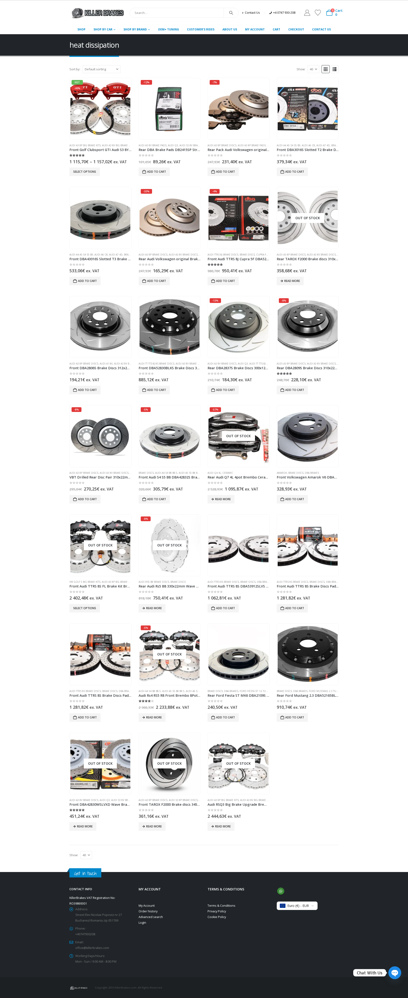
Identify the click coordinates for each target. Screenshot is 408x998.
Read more (292, 281)
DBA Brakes (312, 472)
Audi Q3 (173, 145)
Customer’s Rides (200, 29)
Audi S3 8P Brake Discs (183, 800)
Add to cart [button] (156, 172)
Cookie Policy (217, 917)
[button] (326, 69)
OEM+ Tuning (168, 29)
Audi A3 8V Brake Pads (152, 145)
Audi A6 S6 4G (194, 691)
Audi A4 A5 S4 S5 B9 (288, 145)
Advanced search (151, 917)
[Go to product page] (308, 109)
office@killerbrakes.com (92, 948)
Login (142, 923)
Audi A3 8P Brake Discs (222, 145)
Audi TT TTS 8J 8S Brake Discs (156, 363)
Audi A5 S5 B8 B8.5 (190, 472)
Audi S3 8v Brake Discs (125, 800)
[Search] (231, 12)
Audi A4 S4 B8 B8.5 (166, 472)
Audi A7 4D (323, 145)
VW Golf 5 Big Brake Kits (84, 581)
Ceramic (227, 472)
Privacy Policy (217, 911)
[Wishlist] (317, 13)
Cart (276, 29)
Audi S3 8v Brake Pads (193, 145)
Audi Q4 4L (214, 472)
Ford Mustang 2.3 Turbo (325, 691)
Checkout (296, 29)
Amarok (282, 472)
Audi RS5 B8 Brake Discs (154, 581)
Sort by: (74, 69)
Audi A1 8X (106, 363)
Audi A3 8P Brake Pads (252, 145)
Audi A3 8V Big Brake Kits (117, 145)
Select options (84, 172)
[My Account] (307, 13)
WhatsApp (280, 891)
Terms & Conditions (221, 906)
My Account (255, 29)
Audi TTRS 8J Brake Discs (223, 254)
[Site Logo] (97, 12)
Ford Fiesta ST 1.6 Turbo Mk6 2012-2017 (264, 691)
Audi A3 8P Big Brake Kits (85, 145)
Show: (301, 69)
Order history (148, 911)
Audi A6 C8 (308, 145)
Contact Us (321, 29)
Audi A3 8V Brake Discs (183, 254)
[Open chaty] (394, 972)
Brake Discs (247, 254)
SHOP (81, 29)
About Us (229, 29)
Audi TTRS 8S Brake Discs (223, 581)
